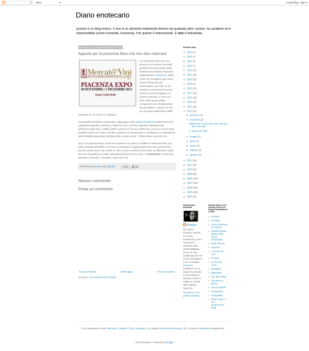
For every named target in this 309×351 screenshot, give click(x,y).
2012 (190, 160)
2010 (190, 169)
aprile (193, 141)
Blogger (169, 342)
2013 (190, 111)
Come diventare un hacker (219, 226)
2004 (190, 196)
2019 (190, 84)
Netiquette (216, 272)
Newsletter (204, 328)
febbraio (194, 150)
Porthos (215, 258)
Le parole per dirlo (198, 131)
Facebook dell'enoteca (170, 328)
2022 (190, 70)
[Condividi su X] (130, 166)
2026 (190, 52)
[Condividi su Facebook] (133, 166)
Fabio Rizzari (218, 243)
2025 (190, 56)
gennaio (194, 154)
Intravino (215, 247)
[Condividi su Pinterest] (137, 166)
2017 (190, 93)
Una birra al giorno (217, 282)
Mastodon (112, 328)
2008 (190, 178)
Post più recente (87, 271)
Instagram (141, 328)
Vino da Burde (218, 287)
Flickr (131, 328)
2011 (190, 165)
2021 (190, 74)
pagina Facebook (145, 121)
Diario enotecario (102, 15)
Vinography (217, 295)
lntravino (187, 265)
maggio (194, 136)
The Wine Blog (218, 276)
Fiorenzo (192, 225)
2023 (190, 66)
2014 (190, 106)
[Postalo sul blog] (126, 166)
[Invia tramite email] (123, 166)
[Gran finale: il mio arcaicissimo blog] (218, 303)
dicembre (195, 115)
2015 (190, 102)
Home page (127, 271)
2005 (190, 192)
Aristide (215, 216)
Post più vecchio (166, 271)
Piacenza (161, 75)
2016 (190, 97)
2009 (190, 174)
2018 (190, 88)
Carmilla (215, 220)
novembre (195, 119)
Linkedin (123, 328)
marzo (193, 145)
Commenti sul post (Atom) (102, 277)
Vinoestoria (217, 291)
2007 (190, 183)
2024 (190, 61)
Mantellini (216, 268)
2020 (190, 79)
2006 (190, 187)
